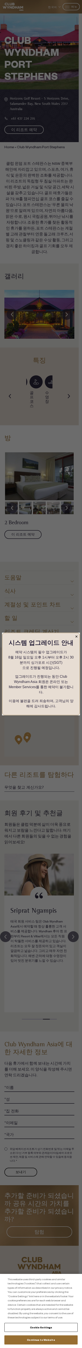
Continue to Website (41, 1339)
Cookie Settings (41, 1327)
